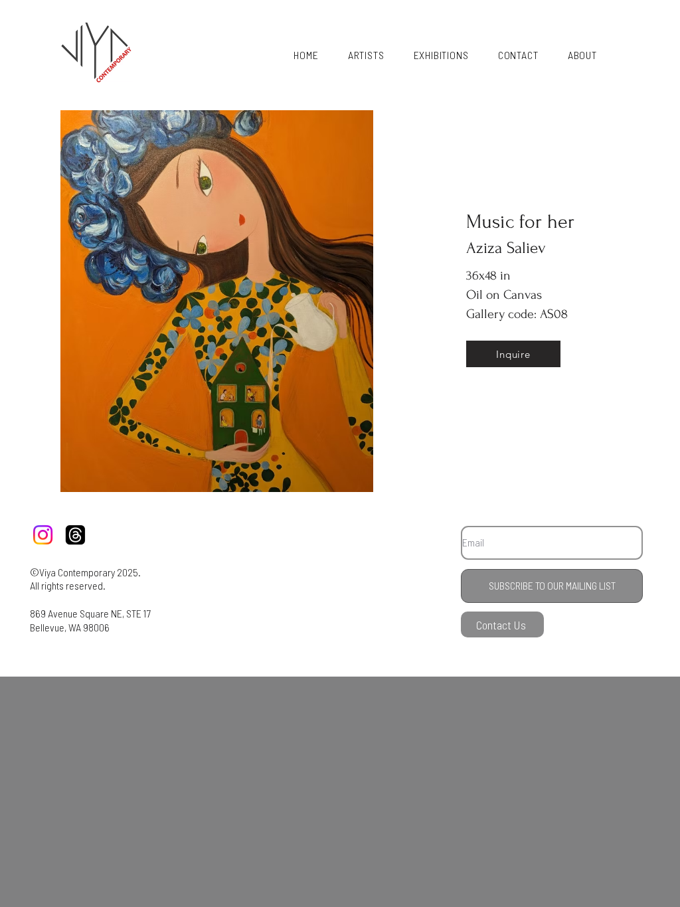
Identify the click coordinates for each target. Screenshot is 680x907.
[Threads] (75, 535)
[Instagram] (43, 535)
